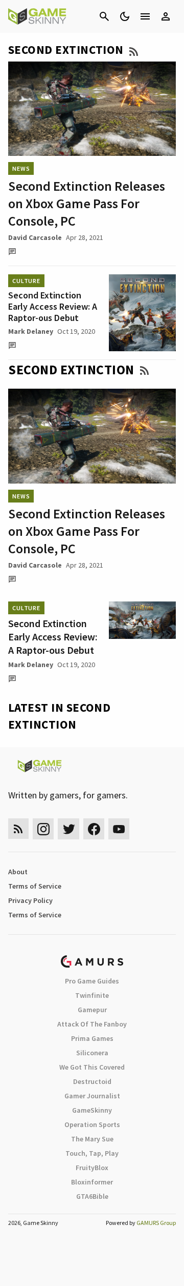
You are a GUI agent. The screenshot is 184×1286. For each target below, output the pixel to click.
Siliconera (92, 1052)
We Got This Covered (92, 1067)
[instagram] (43, 828)
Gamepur (92, 1009)
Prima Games (92, 1038)
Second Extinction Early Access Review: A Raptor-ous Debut (52, 306)
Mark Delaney (30, 331)
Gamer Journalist (92, 1095)
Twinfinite (92, 995)
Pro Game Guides (92, 981)
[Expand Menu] (145, 16)
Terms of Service (34, 886)
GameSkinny (92, 1110)
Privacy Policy (30, 900)
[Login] (165, 16)
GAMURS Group (156, 1223)
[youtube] (119, 828)
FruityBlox (92, 1167)
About (18, 871)
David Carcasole (35, 237)
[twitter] (68, 828)
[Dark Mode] (124, 16)
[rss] (18, 828)
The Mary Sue (92, 1138)
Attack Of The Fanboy (92, 1024)
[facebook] (93, 828)
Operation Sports (92, 1124)
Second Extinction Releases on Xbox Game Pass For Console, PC (86, 203)
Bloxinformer (92, 1182)
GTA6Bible (92, 1196)
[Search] (104, 16)
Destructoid (92, 1081)
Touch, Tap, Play (92, 1153)
